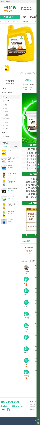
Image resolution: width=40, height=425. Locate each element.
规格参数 (28, 80)
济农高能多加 (11, 181)
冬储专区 (6, 136)
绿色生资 (33, 17)
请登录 (2, 1)
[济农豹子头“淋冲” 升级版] (4, 162)
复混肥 (6, 115)
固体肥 (6, 125)
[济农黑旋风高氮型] (4, 193)
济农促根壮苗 (11, 204)
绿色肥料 (25, 21)
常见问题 (32, 409)
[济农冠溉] (4, 170)
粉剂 (6, 108)
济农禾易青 (11, 196)
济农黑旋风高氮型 (12, 188)
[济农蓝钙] (4, 224)
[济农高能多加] (4, 185)
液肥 (6, 105)
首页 (24, 17)
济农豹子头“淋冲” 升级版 (13, 158)
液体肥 (6, 122)
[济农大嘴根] (4, 216)
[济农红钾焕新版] (4, 178)
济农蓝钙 (10, 219)
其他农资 (6, 118)
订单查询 (32, 407)
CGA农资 (6, 101)
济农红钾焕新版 (12, 173)
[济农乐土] (4, 155)
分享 (21, 73)
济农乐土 (10, 150)
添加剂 (6, 129)
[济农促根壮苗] (4, 208)
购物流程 (32, 404)
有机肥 (6, 111)
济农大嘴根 (11, 211)
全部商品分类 (8, 17)
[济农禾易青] (4, 201)
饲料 (5, 132)
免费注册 (8, 1)
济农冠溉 (10, 165)
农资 (6, 21)
